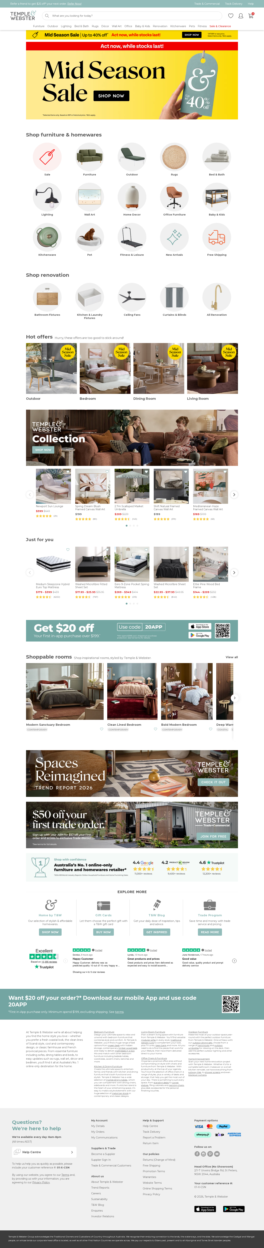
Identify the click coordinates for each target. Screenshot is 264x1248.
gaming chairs (176, 1085)
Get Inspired (156, 932)
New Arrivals (174, 254)
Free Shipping (216, 254)
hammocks (203, 1045)
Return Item (151, 1143)
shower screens (212, 1072)
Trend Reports (100, 1187)
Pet (89, 254)
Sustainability (99, 1199)
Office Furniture (174, 214)
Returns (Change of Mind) (159, 1159)
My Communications (104, 1137)
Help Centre (150, 1126)
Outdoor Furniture (198, 1032)
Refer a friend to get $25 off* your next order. (46, 3)
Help (251, 3)
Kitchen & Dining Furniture (108, 1066)
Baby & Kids (217, 214)
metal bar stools (120, 1093)
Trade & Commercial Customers (111, 1165)
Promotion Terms (154, 1171)
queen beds (114, 1045)
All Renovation (217, 314)
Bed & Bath (217, 174)
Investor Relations (102, 1216)
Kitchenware (47, 254)
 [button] (234, 494)
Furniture (89, 174)
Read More (210, 932)
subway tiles (194, 1072)
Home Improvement (199, 1058)
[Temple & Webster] (23, 15)
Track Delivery (233, 3)
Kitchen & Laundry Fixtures (89, 316)
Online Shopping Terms (157, 1188)
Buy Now (103, 932)
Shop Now (50, 932)
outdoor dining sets (202, 1042)
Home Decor (132, 214)
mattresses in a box (125, 1050)
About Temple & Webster (107, 1182)
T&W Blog (97, 1205)
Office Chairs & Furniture (154, 1058)
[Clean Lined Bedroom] (132, 692)
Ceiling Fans (132, 314)
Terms (65, 1175)
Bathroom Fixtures (47, 314)
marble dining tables (116, 1079)
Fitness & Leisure (132, 254)
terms (119, 1012)
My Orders (97, 1131)
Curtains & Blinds (174, 314)
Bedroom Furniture (104, 1032)
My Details (98, 1126)
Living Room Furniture (153, 1032)
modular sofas (148, 1040)
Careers (96, 1193)
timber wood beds (128, 1048)
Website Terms (152, 1182)
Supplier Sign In (101, 1159)
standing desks (161, 1082)
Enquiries (97, 1210)
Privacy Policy (41, 1182)
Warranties (149, 1177)
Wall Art (89, 214)
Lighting (47, 214)
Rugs (174, 174)
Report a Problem (154, 1137)
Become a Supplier (103, 1154)
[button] (127, 526)
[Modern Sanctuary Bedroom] (65, 692)
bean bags (161, 1045)
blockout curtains (197, 1075)
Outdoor (132, 174)
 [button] (29, 494)
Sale (47, 174)
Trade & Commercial (207, 3)
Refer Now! (74, 3)
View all (232, 657)
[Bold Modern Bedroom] (187, 692)
